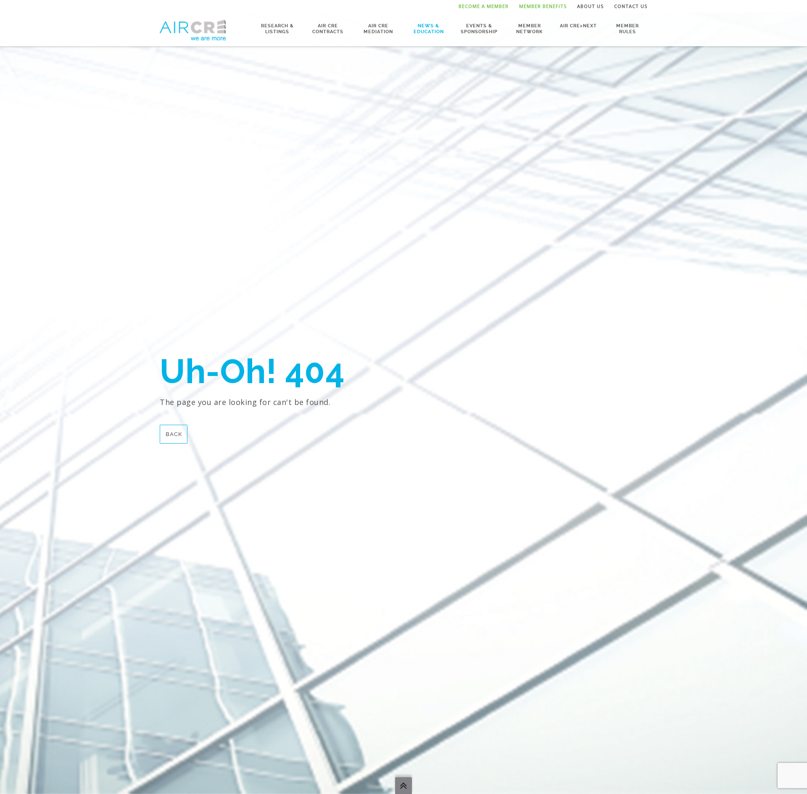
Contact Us (630, 6)
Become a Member (484, 6)
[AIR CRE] (193, 29)
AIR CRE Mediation (378, 28)
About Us (590, 6)
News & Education (429, 28)
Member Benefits (543, 6)
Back (174, 434)
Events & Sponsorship (479, 28)
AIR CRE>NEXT (578, 26)
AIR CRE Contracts (327, 28)
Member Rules (627, 28)
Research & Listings (277, 28)
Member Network (529, 28)
